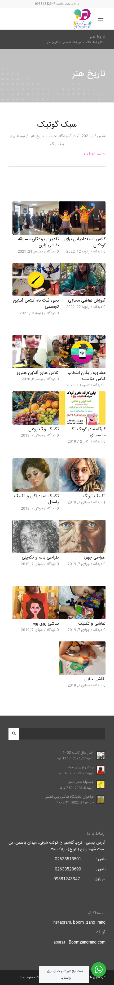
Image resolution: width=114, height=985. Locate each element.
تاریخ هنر (98, 37)
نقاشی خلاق (95, 679)
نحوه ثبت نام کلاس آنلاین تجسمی (36, 303)
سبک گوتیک (57, 125)
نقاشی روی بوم (46, 623)
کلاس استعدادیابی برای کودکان (85, 242)
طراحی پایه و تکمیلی (40, 557)
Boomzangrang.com (87, 942)
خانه (88, 43)
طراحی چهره (95, 557)
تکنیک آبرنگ (94, 496)
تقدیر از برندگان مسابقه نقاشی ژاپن (38, 242)
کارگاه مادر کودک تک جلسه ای (87, 432)
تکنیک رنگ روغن (43, 429)
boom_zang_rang (89, 922)
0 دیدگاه (99, 252)
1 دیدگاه (99, 502)
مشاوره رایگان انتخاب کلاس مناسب (87, 376)
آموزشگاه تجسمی (72, 43)
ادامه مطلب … (93, 154)
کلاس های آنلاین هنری (38, 373)
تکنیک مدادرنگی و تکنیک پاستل (36, 499)
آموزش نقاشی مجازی (87, 300)
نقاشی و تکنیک (92, 623)
